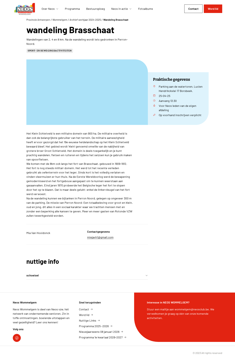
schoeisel (32, 275)
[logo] (24, 9)
